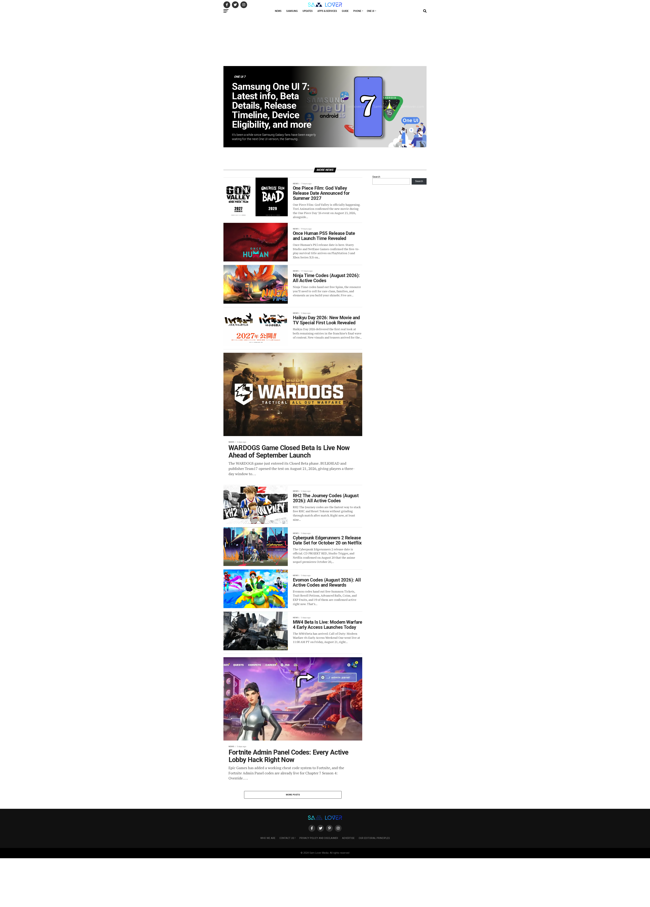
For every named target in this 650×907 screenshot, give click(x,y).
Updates (307, 11)
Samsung (292, 11)
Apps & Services (327, 11)
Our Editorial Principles (374, 838)
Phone (357, 11)
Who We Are (267, 838)
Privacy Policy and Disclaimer (318, 838)
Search (376, 176)
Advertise (348, 838)
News (278, 11)
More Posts (293, 794)
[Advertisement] (325, 40)
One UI (370, 11)
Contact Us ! (287, 838)
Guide (345, 11)
